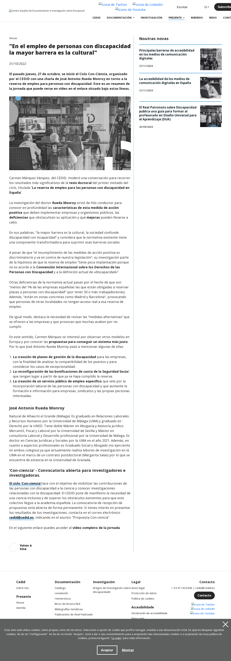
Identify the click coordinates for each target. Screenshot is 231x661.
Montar (128, 650)
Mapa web (137, 618)
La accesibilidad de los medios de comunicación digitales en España (165, 81)
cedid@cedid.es (21, 517)
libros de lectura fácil (67, 603)
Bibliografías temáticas (69, 609)
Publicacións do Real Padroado (74, 614)
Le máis (116, 638)
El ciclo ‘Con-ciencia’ (25, 483)
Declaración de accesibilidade (149, 613)
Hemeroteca (63, 598)
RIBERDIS (197, 17)
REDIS (213, 17)
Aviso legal (138, 588)
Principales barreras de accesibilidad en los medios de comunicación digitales (166, 54)
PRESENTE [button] (175, 17)
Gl (205, 7)
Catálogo (60, 588)
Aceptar (107, 650)
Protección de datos (144, 593)
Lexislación (61, 593)
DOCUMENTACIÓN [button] (119, 17)
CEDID (96, 17)
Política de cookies (142, 598)
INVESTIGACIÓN (151, 17)
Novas (20, 602)
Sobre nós (22, 588)
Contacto (204, 595)
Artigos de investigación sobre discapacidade (112, 590)
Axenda (20, 607)
